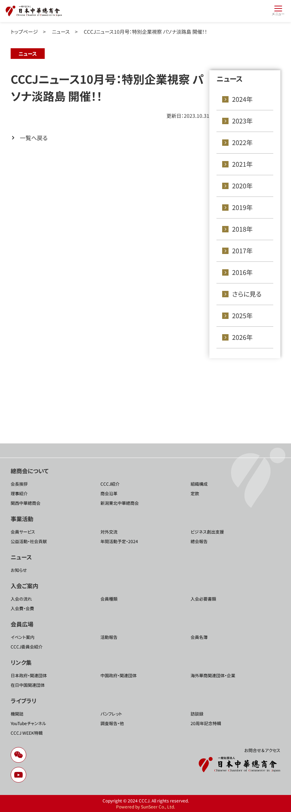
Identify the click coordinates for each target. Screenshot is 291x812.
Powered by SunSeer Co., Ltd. (145, 806)
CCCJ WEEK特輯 (27, 733)
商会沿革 (108, 493)
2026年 (242, 337)
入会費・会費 (22, 608)
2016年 (242, 272)
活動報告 (108, 637)
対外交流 (108, 532)
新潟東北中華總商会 (119, 503)
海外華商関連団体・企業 (213, 675)
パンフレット (111, 714)
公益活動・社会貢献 (29, 541)
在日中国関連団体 (28, 685)
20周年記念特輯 (206, 723)
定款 (195, 493)
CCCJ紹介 (110, 484)
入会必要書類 (203, 599)
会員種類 (108, 599)
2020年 (242, 185)
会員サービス (23, 532)
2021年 (242, 164)
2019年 (242, 207)
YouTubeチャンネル (28, 723)
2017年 (242, 250)
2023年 (242, 120)
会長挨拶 (19, 484)
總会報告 (199, 541)
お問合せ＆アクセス (262, 750)
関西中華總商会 (25, 503)
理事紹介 (19, 493)
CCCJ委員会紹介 (27, 646)
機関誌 (17, 714)
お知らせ (19, 570)
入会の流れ (21, 599)
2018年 (242, 228)
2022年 (242, 142)
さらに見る (247, 293)
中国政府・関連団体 (118, 675)
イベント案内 (22, 637)
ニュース (61, 31)
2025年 (242, 315)
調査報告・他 (112, 723)
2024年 (242, 99)
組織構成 (199, 484)
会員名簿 (199, 637)
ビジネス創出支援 (207, 532)
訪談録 (197, 714)
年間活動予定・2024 (119, 541)
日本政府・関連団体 (29, 675)
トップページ (24, 31)
